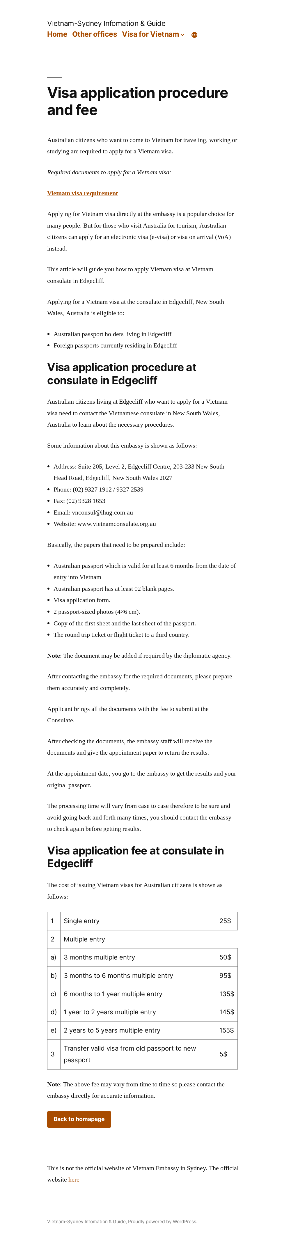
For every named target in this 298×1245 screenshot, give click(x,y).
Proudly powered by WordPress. (162, 1221)
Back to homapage (79, 1118)
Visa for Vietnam (150, 34)
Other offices (94, 34)
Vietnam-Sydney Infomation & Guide (106, 23)
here (73, 1179)
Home (57, 34)
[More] (194, 35)
